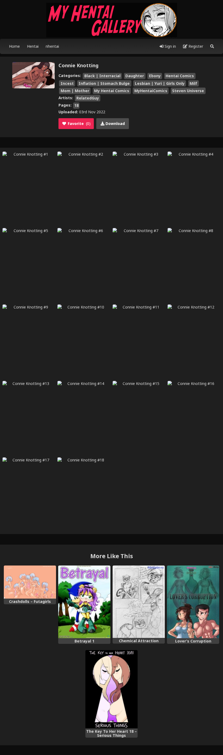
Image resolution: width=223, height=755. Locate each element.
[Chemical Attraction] (139, 602)
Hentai (33, 46)
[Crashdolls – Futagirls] (30, 582)
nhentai (52, 46)
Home (14, 46)
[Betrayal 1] (84, 602)
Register (195, 46)
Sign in (169, 46)
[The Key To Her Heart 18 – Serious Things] (111, 689)
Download (114, 123)
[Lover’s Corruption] (193, 602)
